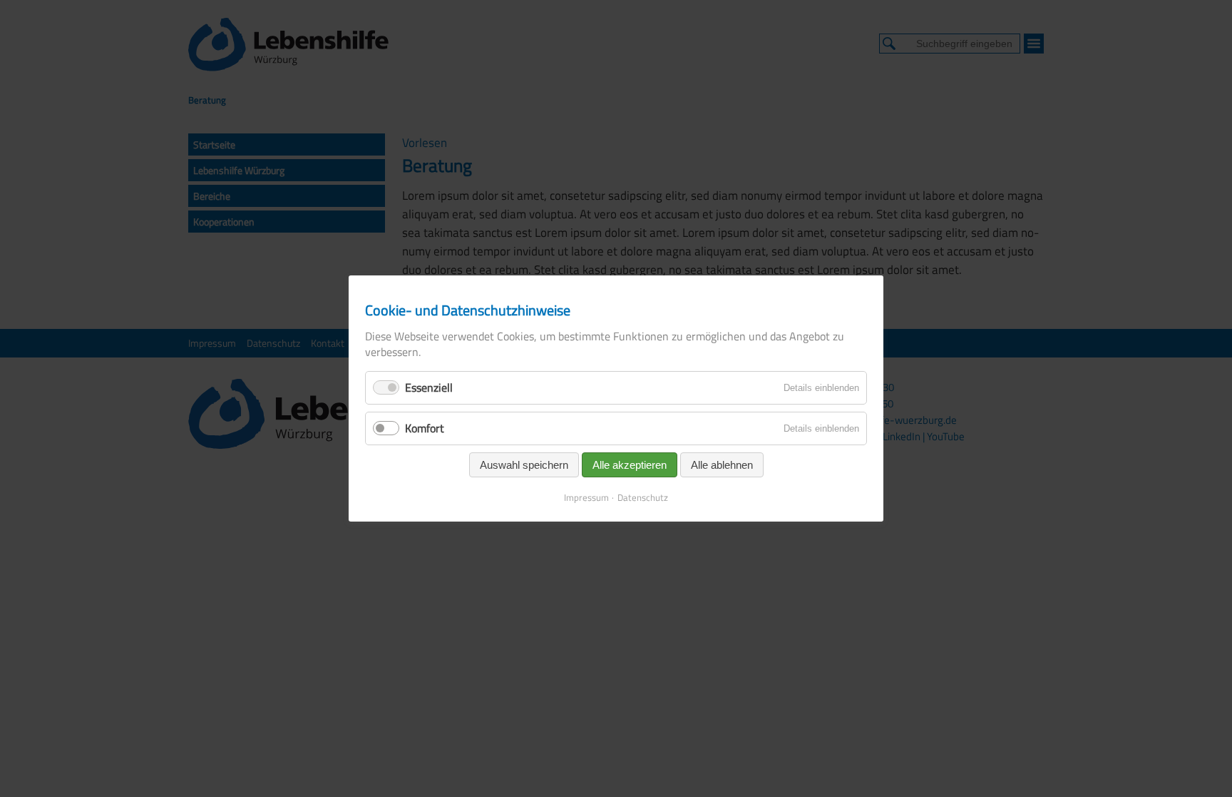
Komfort (424, 428)
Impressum (586, 497)
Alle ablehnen (722, 465)
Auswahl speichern (524, 465)
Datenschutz (642, 497)
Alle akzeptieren (629, 465)
